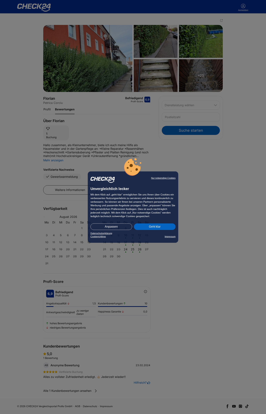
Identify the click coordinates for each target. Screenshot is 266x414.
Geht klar (155, 226)
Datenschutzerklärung (101, 233)
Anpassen (111, 226)
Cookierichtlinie (98, 236)
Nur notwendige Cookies (163, 178)
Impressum (170, 236)
